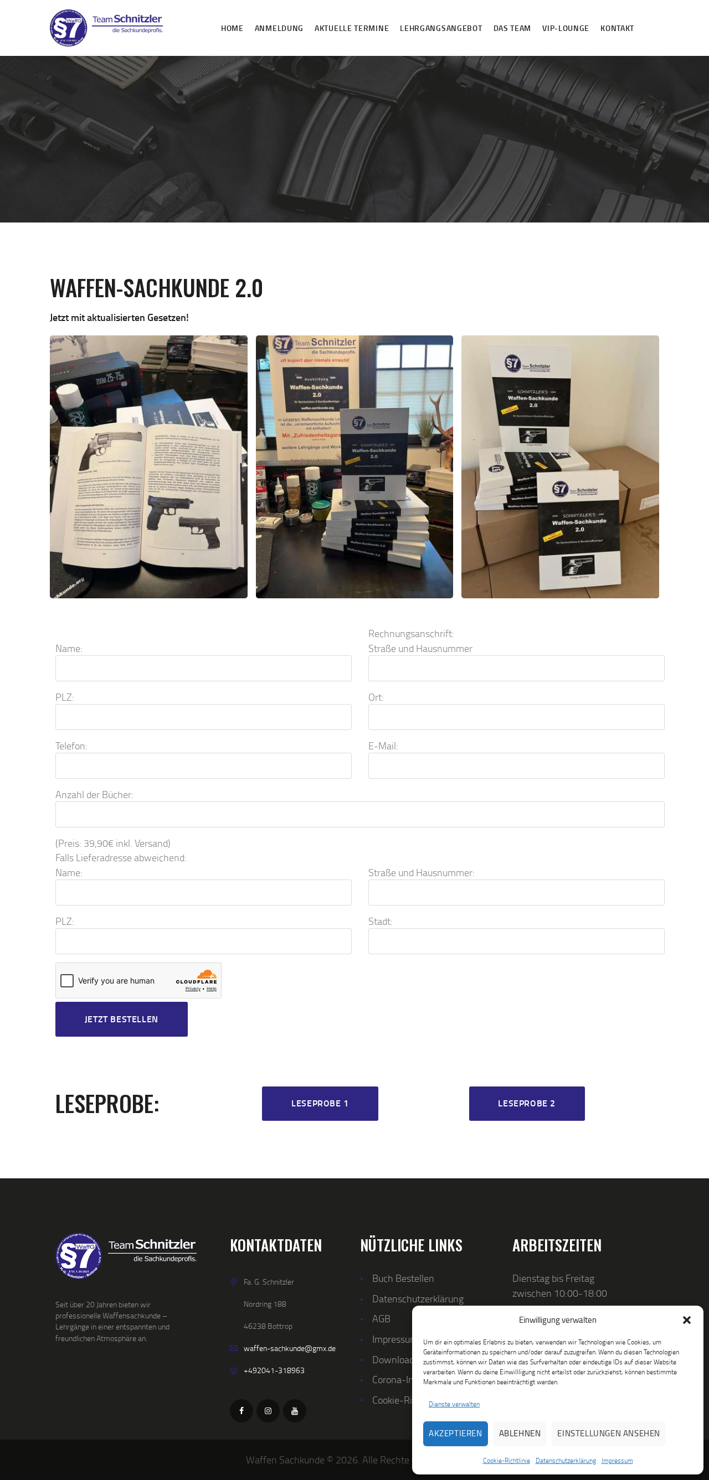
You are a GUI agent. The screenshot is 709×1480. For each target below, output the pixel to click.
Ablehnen (520, 1433)
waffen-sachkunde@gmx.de (290, 1348)
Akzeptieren (455, 1433)
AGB (381, 1318)
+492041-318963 (274, 1370)
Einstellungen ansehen (608, 1433)
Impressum (617, 1460)
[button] (686, 1320)
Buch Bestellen (403, 1278)
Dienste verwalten (454, 1404)
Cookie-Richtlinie (506, 1460)
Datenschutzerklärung (566, 1460)
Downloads (395, 1359)
